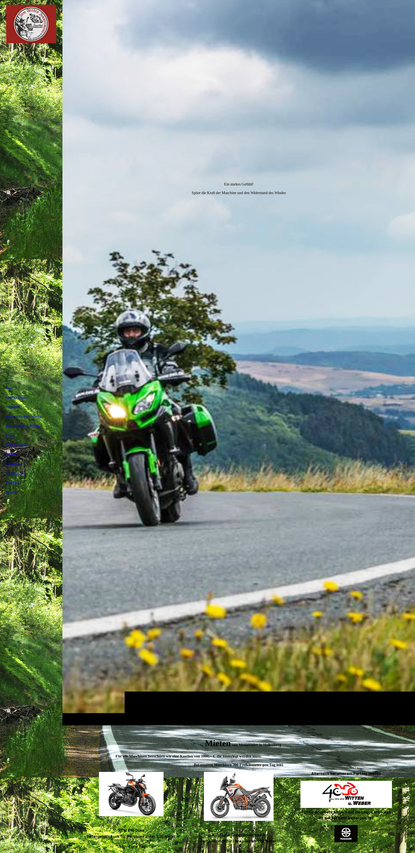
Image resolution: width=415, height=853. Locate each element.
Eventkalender (16, 445)
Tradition (12, 483)
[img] (238, 362)
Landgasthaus (16, 397)
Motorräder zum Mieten (24, 416)
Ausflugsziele (16, 473)
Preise (10, 435)
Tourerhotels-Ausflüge (23, 426)
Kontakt (12, 492)
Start (9, 388)
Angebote (13, 407)
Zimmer (12, 454)
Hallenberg (14, 464)
